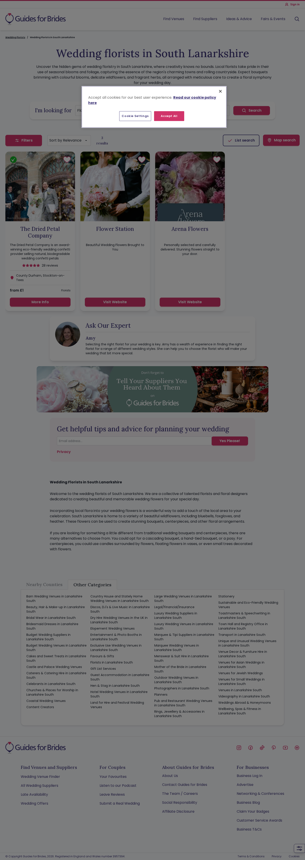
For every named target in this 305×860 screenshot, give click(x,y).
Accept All (169, 116)
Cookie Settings (135, 116)
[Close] (220, 91)
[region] (154, 107)
